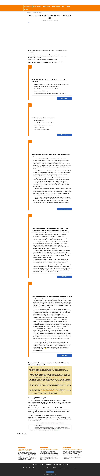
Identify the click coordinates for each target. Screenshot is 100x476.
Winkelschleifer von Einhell (35, 372)
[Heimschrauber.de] (32, 2)
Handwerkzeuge (46, 6)
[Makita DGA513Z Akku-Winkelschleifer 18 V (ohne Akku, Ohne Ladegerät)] (50, 72)
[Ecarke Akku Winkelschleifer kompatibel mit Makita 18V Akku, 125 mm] (50, 147)
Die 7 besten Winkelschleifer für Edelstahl (49, 449)
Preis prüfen (64, 98)
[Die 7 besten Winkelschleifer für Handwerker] (72, 440)
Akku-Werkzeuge (28, 6)
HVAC (63, 6)
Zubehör (68, 6)
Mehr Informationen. (57, 469)
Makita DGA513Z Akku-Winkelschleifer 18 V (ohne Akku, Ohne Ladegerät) (49, 80)
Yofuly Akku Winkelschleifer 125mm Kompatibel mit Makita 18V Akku (52, 296)
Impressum (58, 464)
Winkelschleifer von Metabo (58, 377)
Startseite (29, 12)
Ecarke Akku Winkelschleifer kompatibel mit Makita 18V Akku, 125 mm (51, 155)
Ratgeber (26, 9)
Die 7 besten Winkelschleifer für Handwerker (72, 449)
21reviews (53, 474)
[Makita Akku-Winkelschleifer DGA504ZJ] (50, 110)
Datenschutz (65, 464)
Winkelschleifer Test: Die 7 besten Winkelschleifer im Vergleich (25, 450)
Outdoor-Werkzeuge (56, 6)
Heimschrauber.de (40, 464)
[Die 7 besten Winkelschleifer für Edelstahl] (50, 440)
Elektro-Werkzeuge (37, 6)
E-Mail (57, 430)
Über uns (48, 464)
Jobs (55, 464)
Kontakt (52, 464)
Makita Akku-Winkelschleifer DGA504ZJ (43, 118)
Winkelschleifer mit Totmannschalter (49, 390)
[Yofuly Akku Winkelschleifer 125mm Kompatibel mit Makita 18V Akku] (50, 288)
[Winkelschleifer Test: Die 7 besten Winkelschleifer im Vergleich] (27, 440)
